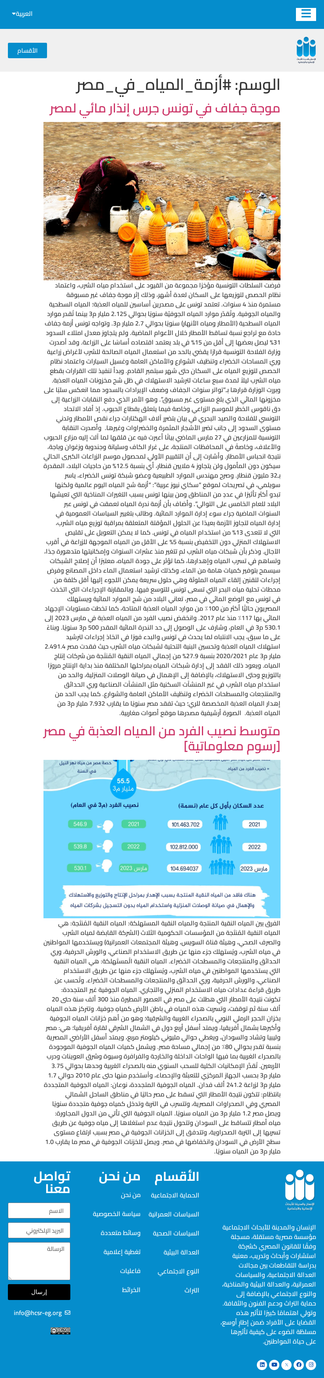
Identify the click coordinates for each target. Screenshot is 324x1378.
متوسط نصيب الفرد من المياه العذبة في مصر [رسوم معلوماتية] (162, 738)
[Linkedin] (262, 1365)
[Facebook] (299, 1365)
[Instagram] (311, 1365)
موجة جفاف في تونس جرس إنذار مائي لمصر (165, 108)
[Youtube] (274, 1365)
